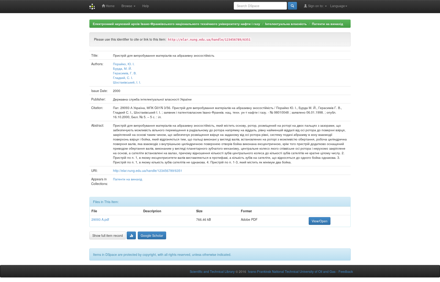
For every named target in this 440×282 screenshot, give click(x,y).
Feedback (345, 271)
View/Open (319, 221)
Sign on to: (315, 5)
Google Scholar (152, 235)
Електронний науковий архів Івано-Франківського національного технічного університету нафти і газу (176, 23)
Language (337, 5)
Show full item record (107, 235)
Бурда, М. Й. (122, 68)
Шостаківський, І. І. (127, 82)
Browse (127, 5)
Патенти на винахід (327, 23)
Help (145, 5)
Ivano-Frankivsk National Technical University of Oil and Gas (292, 271)
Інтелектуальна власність (286, 23)
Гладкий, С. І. (123, 77)
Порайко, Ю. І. (124, 63)
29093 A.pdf (100, 219)
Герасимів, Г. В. (125, 73)
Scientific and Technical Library (212, 271)
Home (110, 5)
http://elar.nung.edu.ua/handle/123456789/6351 (147, 170)
